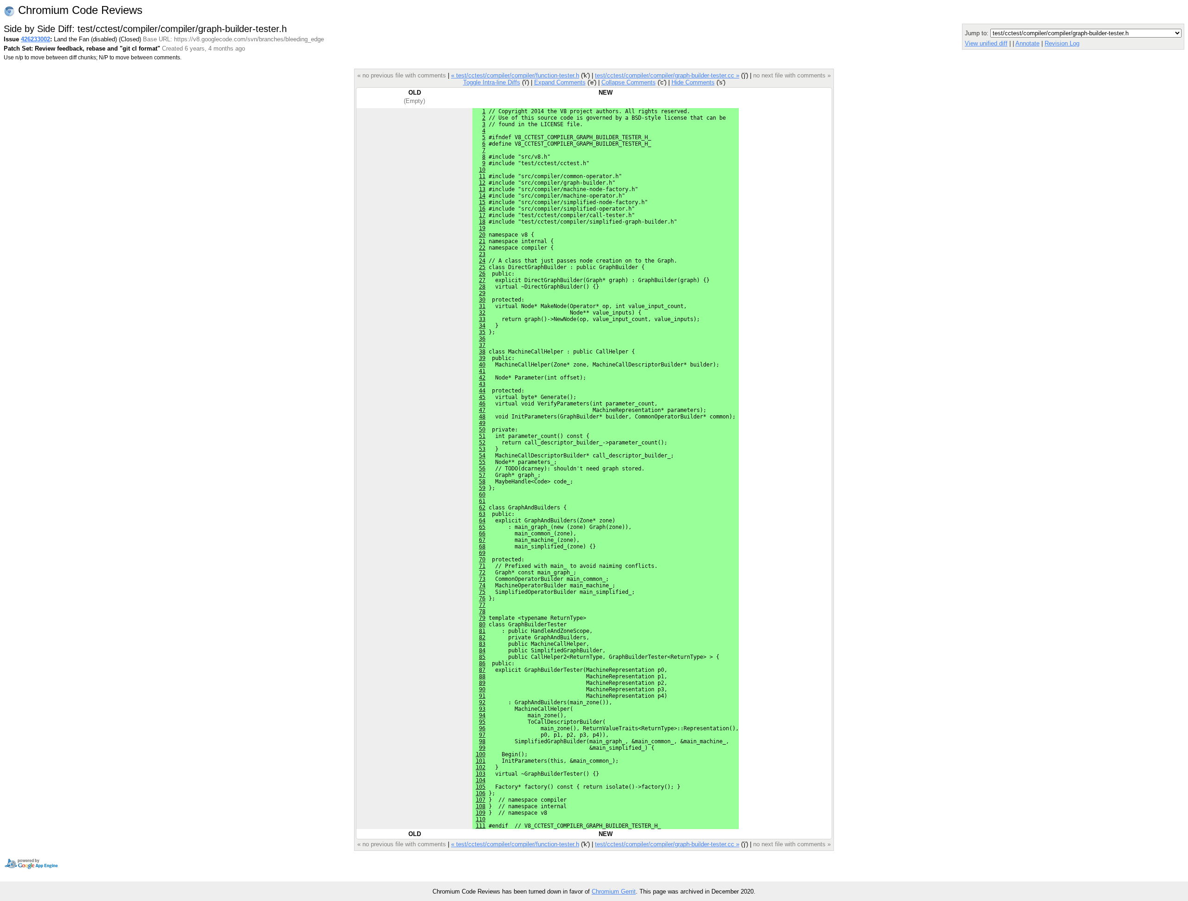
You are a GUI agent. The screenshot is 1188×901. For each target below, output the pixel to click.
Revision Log (1062, 43)
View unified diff (986, 43)
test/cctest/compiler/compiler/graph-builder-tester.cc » (667, 75)
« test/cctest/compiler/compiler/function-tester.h (515, 75)
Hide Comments (693, 82)
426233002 (35, 39)
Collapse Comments (628, 82)
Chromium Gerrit (614, 891)
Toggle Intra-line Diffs (491, 82)
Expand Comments (560, 82)
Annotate (1027, 43)
